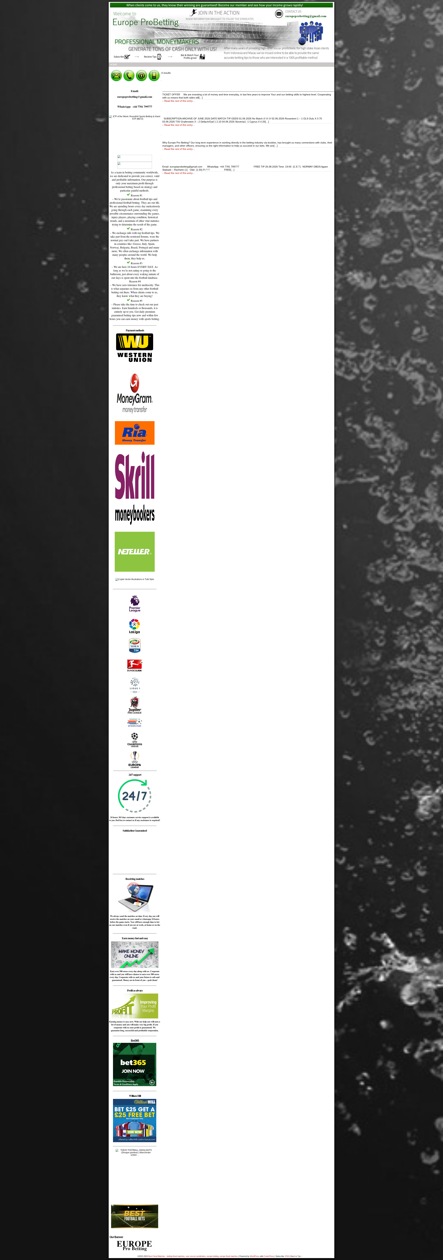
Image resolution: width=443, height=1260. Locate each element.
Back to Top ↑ (296, 1256)
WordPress (254, 1256)
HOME (113, 64)
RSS (287, 1256)
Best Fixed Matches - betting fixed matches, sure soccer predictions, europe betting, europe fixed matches (193, 1256)
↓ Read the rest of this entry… (178, 100)
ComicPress (269, 1256)
